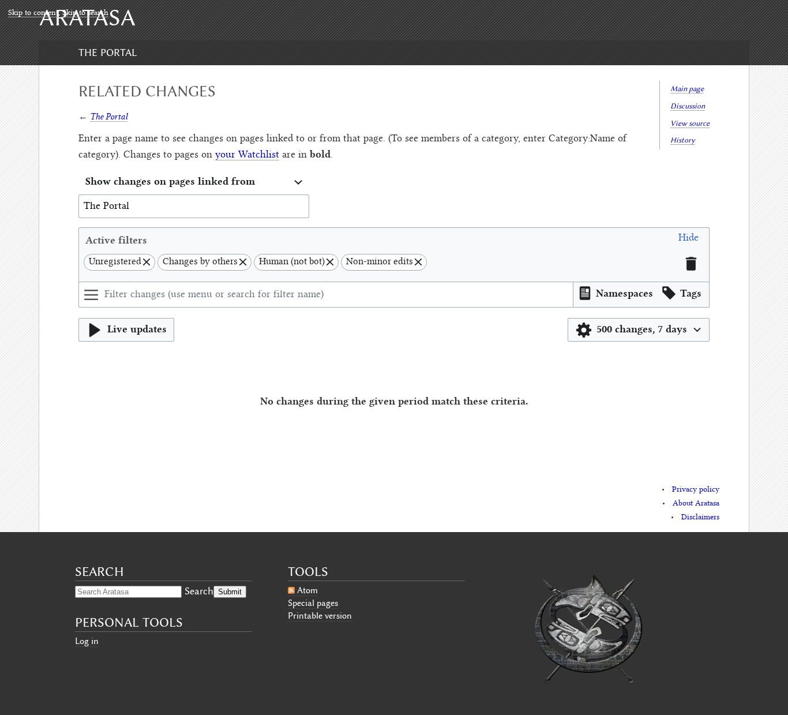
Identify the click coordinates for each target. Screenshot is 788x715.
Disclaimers (700, 517)
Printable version (320, 616)
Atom (307, 590)
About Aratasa (696, 503)
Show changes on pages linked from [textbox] (170, 180)
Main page (687, 88)
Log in (87, 641)
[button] (688, 240)
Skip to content (33, 13)
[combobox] (193, 182)
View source (690, 123)
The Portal (107, 52)
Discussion (687, 106)
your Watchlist (247, 155)
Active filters (116, 239)
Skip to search (85, 13)
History (682, 140)
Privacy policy (695, 489)
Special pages (313, 603)
